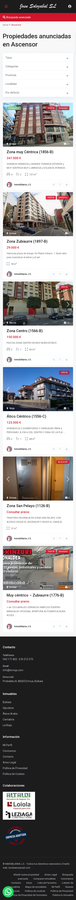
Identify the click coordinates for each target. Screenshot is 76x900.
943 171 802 (10, 659)
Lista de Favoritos (46, 882)
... (66, 167)
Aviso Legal (50, 874)
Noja (11, 408)
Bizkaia (7, 702)
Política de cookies (35, 891)
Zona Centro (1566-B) (25, 331)
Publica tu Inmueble (63, 895)
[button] (8, 891)
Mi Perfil (56, 886)
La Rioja (7, 725)
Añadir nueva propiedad (26, 874)
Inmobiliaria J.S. (23, 184)
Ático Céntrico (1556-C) (26, 416)
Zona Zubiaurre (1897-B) (27, 241)
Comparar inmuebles (44, 878)
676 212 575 (26, 659)
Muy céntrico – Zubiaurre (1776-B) (35, 595)
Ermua (12, 143)
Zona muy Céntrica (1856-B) (30, 152)
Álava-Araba (10, 713)
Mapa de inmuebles (35, 886)
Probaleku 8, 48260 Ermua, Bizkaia (23, 681)
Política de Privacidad (62, 891)
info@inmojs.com (13, 670)
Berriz (12, 322)
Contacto (8, 756)
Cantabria (8, 719)
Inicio (29, 882)
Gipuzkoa (8, 707)
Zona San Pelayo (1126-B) (28, 506)
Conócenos (9, 750)
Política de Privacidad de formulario (28, 895)
